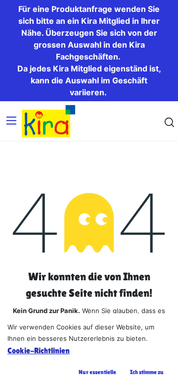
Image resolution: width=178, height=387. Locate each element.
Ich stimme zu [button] (147, 372)
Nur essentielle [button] (97, 372)
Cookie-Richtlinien (38, 350)
